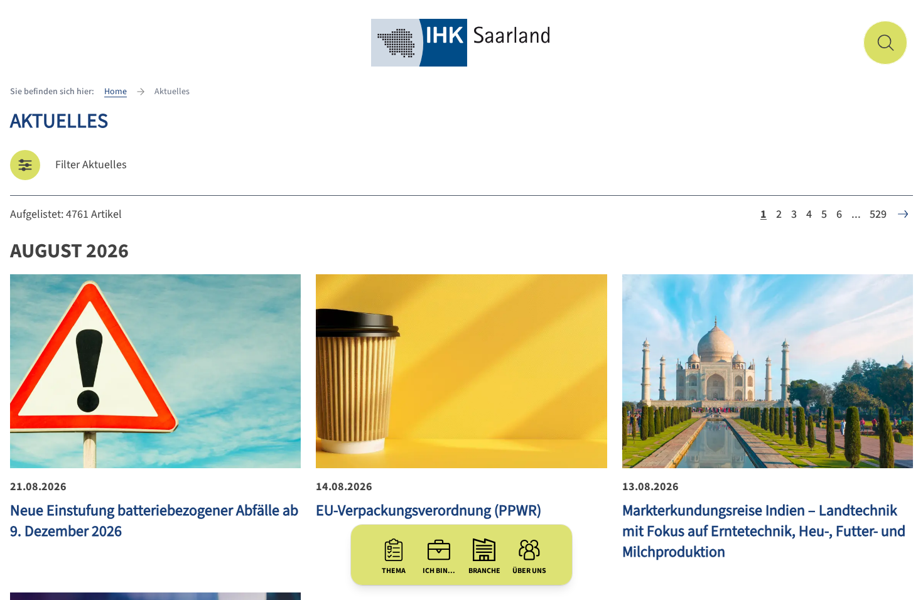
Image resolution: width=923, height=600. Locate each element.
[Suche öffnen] (885, 42)
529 (878, 214)
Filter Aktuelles (91, 165)
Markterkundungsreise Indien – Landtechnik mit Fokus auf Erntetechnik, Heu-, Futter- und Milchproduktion (763, 531)
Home (115, 91)
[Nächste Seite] (903, 214)
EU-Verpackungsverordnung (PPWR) (428, 511)
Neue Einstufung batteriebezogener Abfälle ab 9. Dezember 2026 (154, 521)
